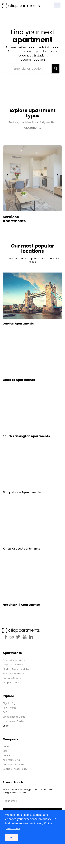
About (6, 746)
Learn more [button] (13, 828)
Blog (5, 750)
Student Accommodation (16, 669)
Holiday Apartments (13, 673)
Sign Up (16, 703)
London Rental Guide (14, 716)
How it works (9, 707)
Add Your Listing (11, 759)
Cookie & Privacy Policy (15, 768)
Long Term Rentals (13, 664)
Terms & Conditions (13, 764)
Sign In (6, 703)
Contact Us (9, 755)
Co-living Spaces (12, 678)
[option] (32, 188)
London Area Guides (13, 721)
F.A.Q (5, 712)
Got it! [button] (11, 837)
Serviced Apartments (14, 218)
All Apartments (11, 682)
